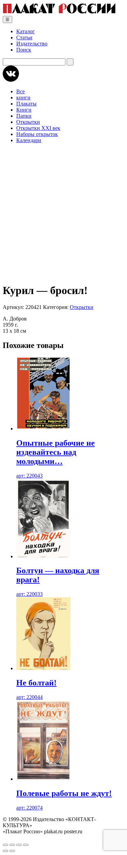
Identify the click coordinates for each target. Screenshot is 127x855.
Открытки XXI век (38, 128)
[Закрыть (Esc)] (25, 845)
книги (23, 97)
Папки (23, 116)
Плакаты (26, 103)
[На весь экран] (12, 845)
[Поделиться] (19, 845)
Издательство (31, 43)
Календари (28, 140)
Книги (23, 110)
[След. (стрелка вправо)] (12, 851)
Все (20, 91)
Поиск (23, 50)
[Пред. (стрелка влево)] (5, 851)
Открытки (28, 122)
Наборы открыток (37, 134)
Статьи (24, 37)
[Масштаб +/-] (5, 845)
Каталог (25, 31)
